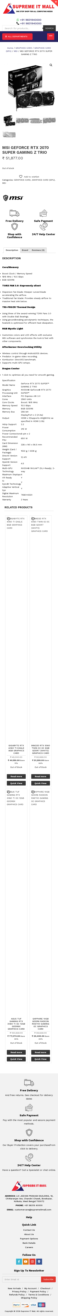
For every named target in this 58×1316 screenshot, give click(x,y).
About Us (29, 1234)
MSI (16, 51)
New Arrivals (14, 1288)
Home (10, 48)
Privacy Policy (19, 1291)
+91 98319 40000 (29, 1205)
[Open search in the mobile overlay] (29, 28)
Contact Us (29, 1230)
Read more (16, 776)
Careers (29, 1247)
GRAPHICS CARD (23, 48)
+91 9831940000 (30, 19)
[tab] (12, 250)
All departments (17, 36)
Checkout (45, 1288)
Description (12, 250)
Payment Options (29, 1238)
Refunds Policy (17, 1294)
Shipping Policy (29, 1298)
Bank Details (29, 1243)
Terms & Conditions (38, 1294)
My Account (30, 1288)
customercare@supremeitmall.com (29, 1209)
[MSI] (13, 198)
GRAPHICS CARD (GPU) (43, 180)
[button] (51, 65)
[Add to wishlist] (9, 519)
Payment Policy (38, 1291)
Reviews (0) (38, 250)
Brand (25, 250)
